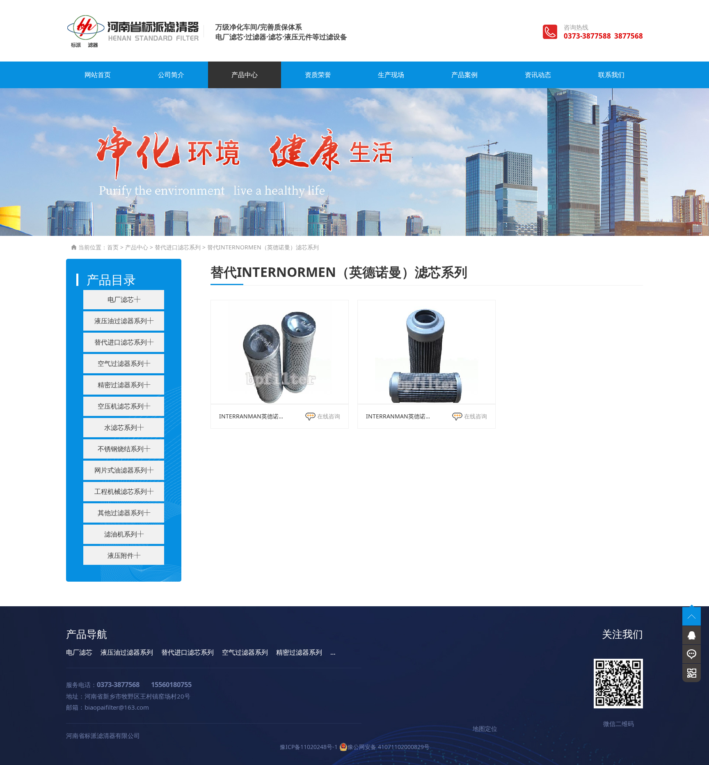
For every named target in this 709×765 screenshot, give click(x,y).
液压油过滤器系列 (127, 652)
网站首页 (98, 74)
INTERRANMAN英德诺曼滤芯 (252, 416)
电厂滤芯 (79, 652)
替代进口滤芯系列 (178, 247)
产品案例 (464, 74)
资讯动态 (538, 74)
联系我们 (611, 74)
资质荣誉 (318, 74)
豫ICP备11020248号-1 (309, 747)
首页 (113, 247)
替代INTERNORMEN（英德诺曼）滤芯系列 (263, 247)
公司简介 (171, 74)
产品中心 (244, 74)
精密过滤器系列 (299, 652)
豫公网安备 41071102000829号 (389, 747)
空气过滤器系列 (245, 652)
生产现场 (391, 74)
